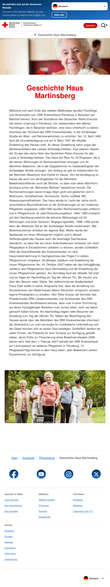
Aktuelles (77, 505)
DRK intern (10, 553)
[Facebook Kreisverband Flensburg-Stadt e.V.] (13, 474)
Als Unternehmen (13, 505)
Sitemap (9, 542)
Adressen (9, 530)
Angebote (78, 499)
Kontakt (8, 536)
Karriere (43, 511)
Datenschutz (11, 559)
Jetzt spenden (12, 499)
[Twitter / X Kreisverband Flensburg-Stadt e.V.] (96, 474)
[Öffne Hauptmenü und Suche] (104, 25)
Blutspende (44, 517)
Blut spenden (11, 511)
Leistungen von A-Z (83, 511)
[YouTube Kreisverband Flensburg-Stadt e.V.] (41, 474)
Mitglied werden (47, 499)
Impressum (10, 548)
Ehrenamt (44, 505)
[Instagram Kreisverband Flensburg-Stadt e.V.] (68, 474)
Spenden (90, 25)
